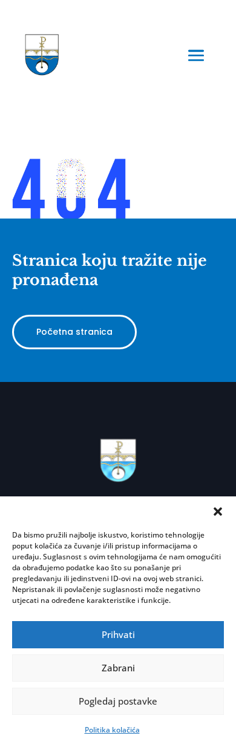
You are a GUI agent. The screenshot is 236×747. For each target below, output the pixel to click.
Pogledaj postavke (118, 701)
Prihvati (118, 634)
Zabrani (118, 668)
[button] (218, 511)
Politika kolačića (112, 730)
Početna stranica (74, 332)
